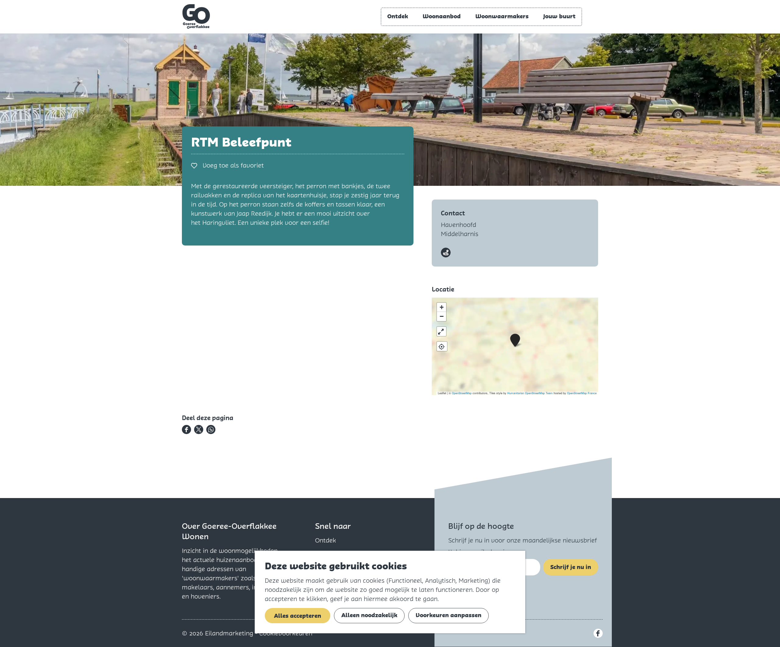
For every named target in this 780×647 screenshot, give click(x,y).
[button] (515, 340)
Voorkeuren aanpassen (448, 615)
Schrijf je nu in (570, 567)
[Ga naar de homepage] (196, 16)
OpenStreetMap (462, 393)
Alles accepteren (297, 616)
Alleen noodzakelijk (369, 615)
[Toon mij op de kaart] (442, 346)
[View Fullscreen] (441, 331)
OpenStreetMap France (582, 393)
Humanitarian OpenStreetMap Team (530, 393)
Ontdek (325, 540)
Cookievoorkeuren (285, 633)
